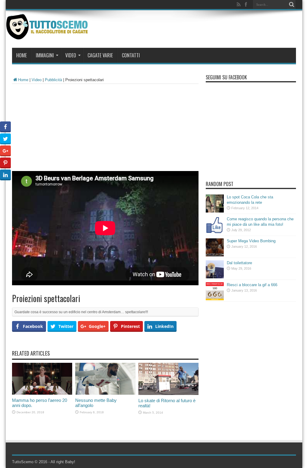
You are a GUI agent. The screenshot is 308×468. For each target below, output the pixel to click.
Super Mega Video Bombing (251, 241)
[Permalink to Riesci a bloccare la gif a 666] (215, 299)
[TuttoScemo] (48, 35)
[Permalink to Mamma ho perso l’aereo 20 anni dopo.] (42, 393)
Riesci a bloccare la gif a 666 (252, 285)
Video (70, 55)
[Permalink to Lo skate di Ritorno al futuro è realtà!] (168, 393)
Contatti (131, 55)
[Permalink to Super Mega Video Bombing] (215, 255)
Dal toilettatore (239, 263)
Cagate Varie (100, 55)
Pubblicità (53, 80)
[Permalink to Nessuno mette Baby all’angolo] (105, 393)
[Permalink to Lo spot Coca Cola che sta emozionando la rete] (215, 211)
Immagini (45, 55)
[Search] (291, 4)
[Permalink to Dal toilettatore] (215, 277)
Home (21, 55)
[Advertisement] (105, 129)
